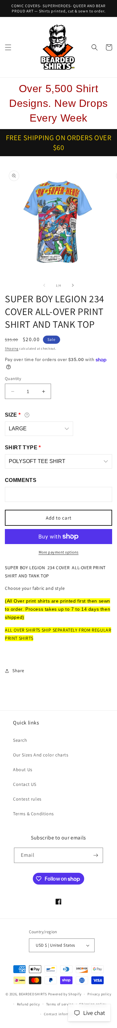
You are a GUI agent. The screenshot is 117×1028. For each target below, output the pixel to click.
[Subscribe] (95, 855)
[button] (8, 47)
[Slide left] (44, 285)
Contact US (24, 784)
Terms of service (59, 1004)
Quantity (13, 378)
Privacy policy (99, 994)
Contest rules (27, 799)
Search (20, 740)
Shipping (12, 348)
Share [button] (18, 670)
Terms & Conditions (33, 814)
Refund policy (28, 1004)
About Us (22, 769)
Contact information (61, 1014)
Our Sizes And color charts (41, 755)
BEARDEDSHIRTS (33, 994)
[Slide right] (73, 285)
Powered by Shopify (65, 994)
